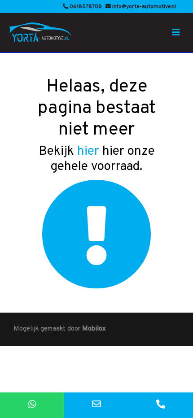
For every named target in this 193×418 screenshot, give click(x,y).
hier (88, 152)
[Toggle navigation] (176, 33)
